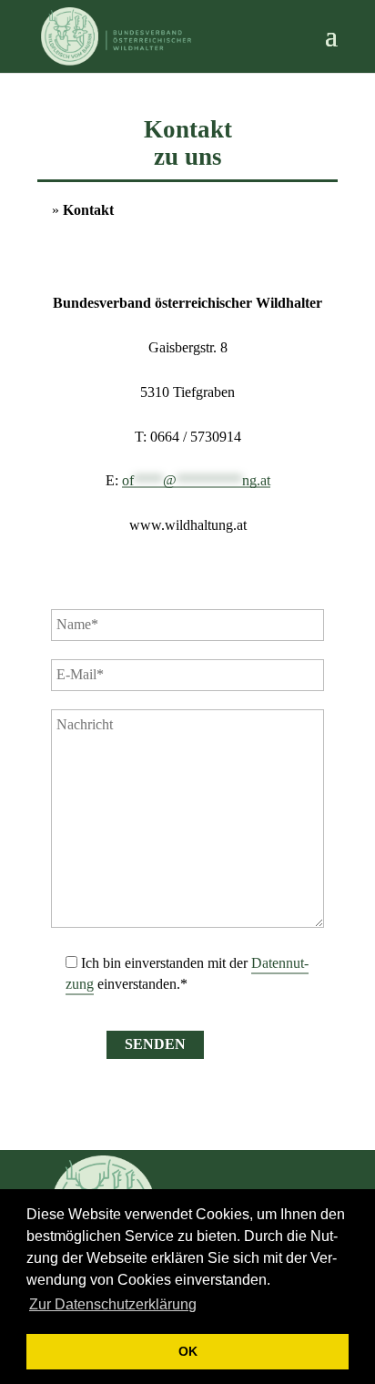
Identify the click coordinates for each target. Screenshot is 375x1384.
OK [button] (188, 1351)
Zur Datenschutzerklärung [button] (113, 1304)
